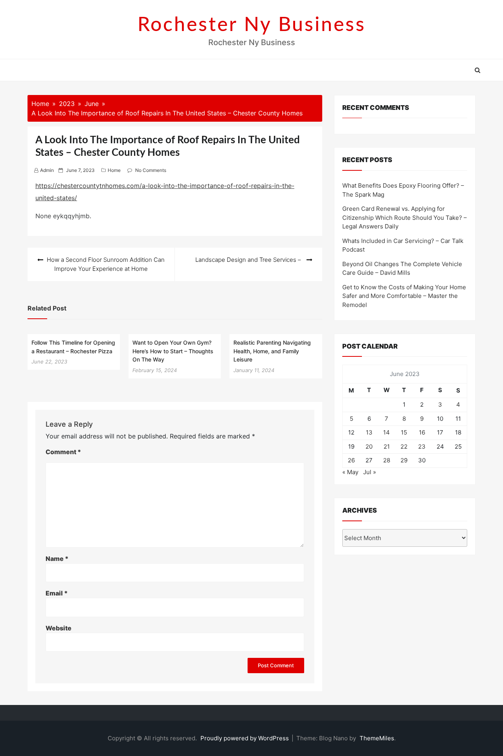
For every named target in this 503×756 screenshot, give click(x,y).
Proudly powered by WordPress (245, 738)
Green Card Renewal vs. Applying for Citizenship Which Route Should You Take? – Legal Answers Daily (404, 217)
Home (114, 170)
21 (387, 446)
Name (57, 558)
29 (404, 460)
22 (404, 446)
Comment (63, 452)
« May (350, 472)
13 (369, 432)
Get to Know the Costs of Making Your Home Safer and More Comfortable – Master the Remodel (404, 296)
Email (57, 593)
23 (422, 446)
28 (386, 460)
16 (422, 432)
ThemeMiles (377, 738)
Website (59, 628)
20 (369, 446)
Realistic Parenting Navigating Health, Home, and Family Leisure (272, 351)
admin (47, 170)
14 (386, 432)
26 (351, 460)
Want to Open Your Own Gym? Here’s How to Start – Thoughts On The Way (172, 351)
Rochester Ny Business (252, 25)
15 (404, 432)
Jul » (369, 472)
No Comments (150, 170)
